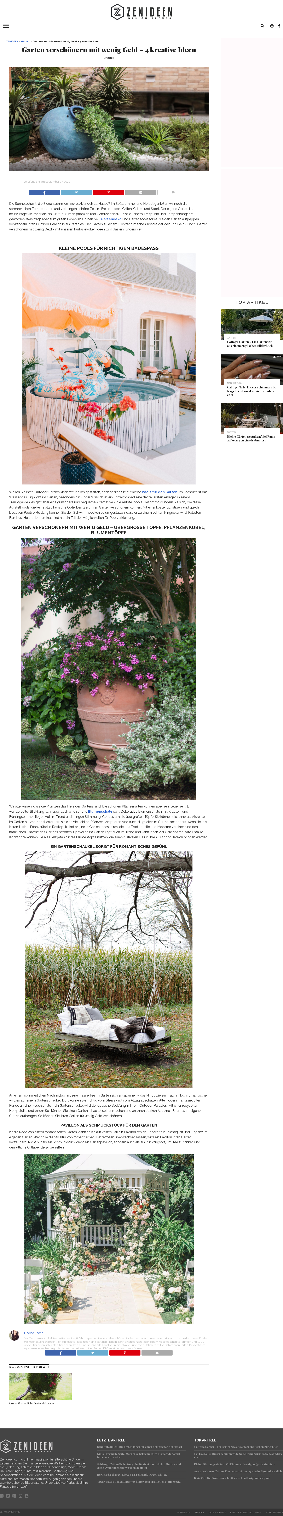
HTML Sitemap (274, 1512)
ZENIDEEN (12, 41)
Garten (25, 41)
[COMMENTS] (173, 191)
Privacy (199, 1512)
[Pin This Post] (108, 191)
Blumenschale (100, 811)
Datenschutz (217, 1512)
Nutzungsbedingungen (245, 1512)
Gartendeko (111, 219)
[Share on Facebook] (44, 191)
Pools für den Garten (159, 492)
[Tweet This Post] (76, 191)
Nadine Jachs (33, 1333)
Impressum (184, 1512)
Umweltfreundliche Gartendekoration (32, 1403)
